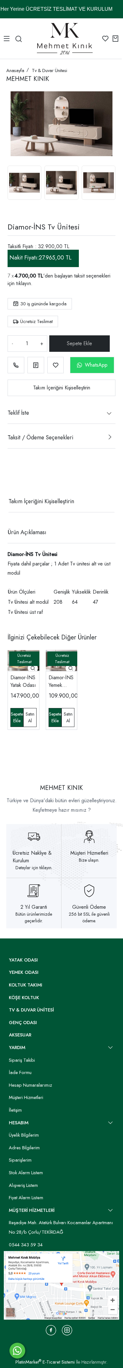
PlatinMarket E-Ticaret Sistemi (45, 1362)
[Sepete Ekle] (80, 343)
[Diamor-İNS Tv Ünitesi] (61, 123)
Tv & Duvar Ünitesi (31, 1009)
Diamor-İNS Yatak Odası (23, 681)
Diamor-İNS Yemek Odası (61, 681)
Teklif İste (18, 413)
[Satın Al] (29, 717)
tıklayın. (24, 283)
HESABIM (18, 1122)
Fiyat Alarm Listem (26, 1197)
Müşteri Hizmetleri (89, 853)
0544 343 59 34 (26, 1244)
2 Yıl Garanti (33, 907)
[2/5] (15, 478)
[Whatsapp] (17, 1351)
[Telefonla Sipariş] (16, 365)
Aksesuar (20, 1034)
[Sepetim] (115, 38)
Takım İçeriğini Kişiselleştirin (61, 387)
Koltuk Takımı (25, 984)
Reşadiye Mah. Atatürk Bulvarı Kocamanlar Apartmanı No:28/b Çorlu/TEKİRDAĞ (61, 1227)
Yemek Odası (23, 972)
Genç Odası (23, 1022)
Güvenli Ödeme (89, 907)
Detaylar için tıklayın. (33, 867)
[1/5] (11, 478)
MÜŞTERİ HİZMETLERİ (32, 1210)
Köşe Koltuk (24, 997)
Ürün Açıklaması (27, 532)
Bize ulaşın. (89, 860)
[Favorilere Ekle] (55, 365)
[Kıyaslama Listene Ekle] (35, 365)
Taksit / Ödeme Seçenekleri (40, 437)
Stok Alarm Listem (26, 1172)
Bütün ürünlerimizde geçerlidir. (33, 917)
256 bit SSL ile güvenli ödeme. (89, 917)
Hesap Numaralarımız (30, 1085)
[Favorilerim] (105, 38)
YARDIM (17, 1047)
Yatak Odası (23, 959)
